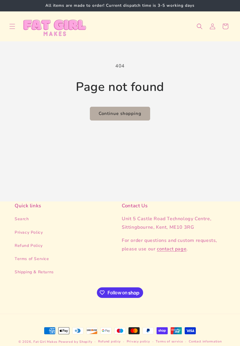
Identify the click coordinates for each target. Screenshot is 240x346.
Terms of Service (32, 259)
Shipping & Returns (34, 272)
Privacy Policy (29, 232)
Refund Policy (29, 245)
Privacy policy (138, 341)
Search (22, 219)
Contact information (205, 341)
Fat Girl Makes (45, 342)
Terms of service (169, 341)
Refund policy (109, 341)
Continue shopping (120, 113)
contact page (171, 249)
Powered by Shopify (75, 342)
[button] (12, 26)
